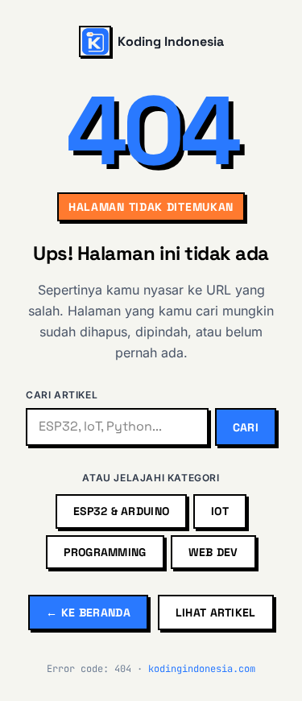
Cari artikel (61, 395)
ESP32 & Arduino (121, 511)
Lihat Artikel (216, 612)
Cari (246, 427)
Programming (105, 552)
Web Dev (213, 552)
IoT (220, 511)
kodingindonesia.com (201, 668)
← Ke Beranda (88, 612)
